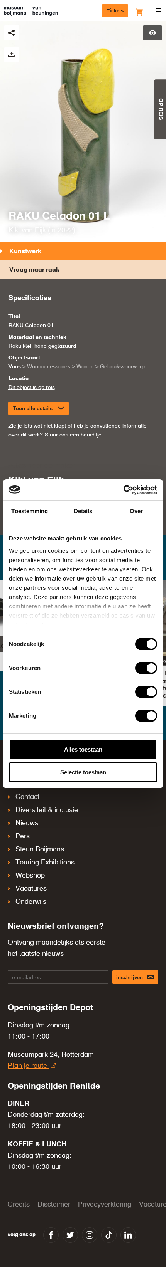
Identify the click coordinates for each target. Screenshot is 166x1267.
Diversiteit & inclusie (46, 810)
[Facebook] (51, 1235)
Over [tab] (136, 511)
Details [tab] (83, 511)
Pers (22, 836)
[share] (11, 32)
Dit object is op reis (31, 387)
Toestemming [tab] (29, 511)
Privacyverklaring (104, 1204)
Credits (19, 1204)
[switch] (146, 668)
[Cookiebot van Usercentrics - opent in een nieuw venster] (123, 490)
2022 (65, 230)
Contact (27, 797)
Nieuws (26, 823)
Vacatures (31, 888)
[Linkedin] (128, 1235)
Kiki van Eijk (27, 230)
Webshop (30, 875)
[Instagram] (89, 1235)
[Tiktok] (109, 1235)
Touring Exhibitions (45, 862)
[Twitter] (70, 1235)
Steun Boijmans (39, 849)
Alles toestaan (83, 749)
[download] (11, 54)
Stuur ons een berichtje (73, 435)
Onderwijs (30, 901)
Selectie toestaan (83, 772)
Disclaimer (53, 1204)
